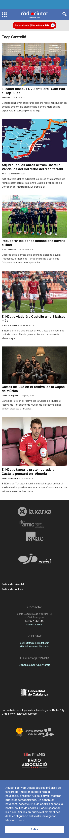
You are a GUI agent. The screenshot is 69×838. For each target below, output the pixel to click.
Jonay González (9, 325)
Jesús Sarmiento (10, 478)
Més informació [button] (15, 820)
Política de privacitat (13, 584)
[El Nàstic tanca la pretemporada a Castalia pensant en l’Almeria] (34, 441)
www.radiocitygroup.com (23, 713)
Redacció (6, 97)
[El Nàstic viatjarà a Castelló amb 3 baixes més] (34, 292)
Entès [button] (34, 829)
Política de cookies (12, 589)
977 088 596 (36, 621)
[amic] (34, 524)
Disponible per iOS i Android (34, 664)
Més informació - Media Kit (34, 646)
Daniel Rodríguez (10, 395)
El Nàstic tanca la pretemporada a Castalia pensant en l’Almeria (28, 472)
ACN (4, 174)
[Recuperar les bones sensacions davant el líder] (34, 216)
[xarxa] (34, 511)
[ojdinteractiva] (34, 560)
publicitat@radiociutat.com (34, 642)
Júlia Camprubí (9, 249)
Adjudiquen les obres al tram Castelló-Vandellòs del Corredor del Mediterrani (32, 167)
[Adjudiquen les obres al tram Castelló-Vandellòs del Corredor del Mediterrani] (34, 140)
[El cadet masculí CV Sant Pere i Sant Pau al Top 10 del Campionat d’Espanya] (34, 64)
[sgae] (34, 536)
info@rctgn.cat (34, 624)
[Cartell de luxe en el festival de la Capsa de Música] (34, 365)
